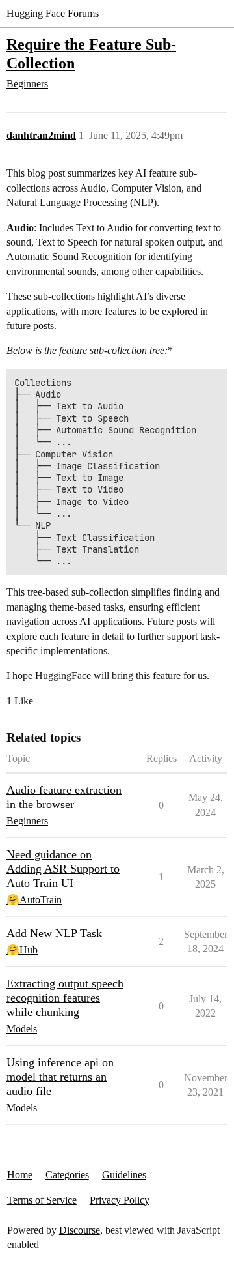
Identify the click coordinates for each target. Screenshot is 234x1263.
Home (19, 1174)
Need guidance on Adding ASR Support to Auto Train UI (63, 869)
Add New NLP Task (54, 933)
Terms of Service (42, 1200)
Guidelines (124, 1174)
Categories (67, 1174)
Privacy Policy (120, 1200)
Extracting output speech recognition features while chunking (65, 998)
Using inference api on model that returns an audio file (60, 1076)
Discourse (79, 1230)
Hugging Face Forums (52, 13)
